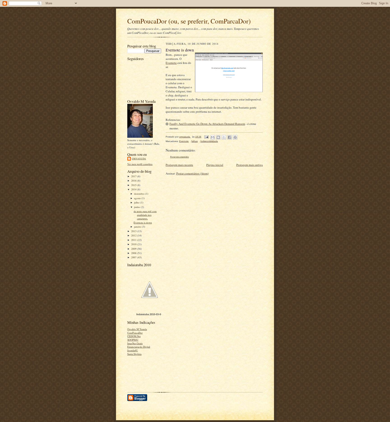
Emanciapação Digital (138, 346)
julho (137, 202)
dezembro (139, 193)
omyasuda (139, 158)
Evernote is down (143, 222)
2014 (134, 189)
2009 (134, 248)
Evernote (171, 63)
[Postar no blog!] (218, 137)
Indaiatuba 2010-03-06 (149, 314)
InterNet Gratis (135, 343)
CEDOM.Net (134, 336)
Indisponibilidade (209, 141)
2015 (134, 185)
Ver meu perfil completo (140, 164)
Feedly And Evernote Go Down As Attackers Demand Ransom (207, 124)
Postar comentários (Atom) (192, 173)
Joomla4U (132, 350)
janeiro (138, 226)
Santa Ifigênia (134, 354)
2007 (134, 257)
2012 (134, 235)
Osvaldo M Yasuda (137, 329)
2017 (134, 176)
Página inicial (214, 165)
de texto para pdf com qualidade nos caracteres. (145, 215)
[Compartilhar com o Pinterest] (235, 137)
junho (137, 207)
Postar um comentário (179, 156)
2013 (134, 231)
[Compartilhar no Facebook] (229, 137)
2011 (134, 240)
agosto (138, 198)
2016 (134, 180)
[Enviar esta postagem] (206, 136)
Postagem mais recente (179, 165)
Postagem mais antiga (249, 165)
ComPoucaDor (135, 332)
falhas (194, 141)
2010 (134, 244)
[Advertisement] (141, 372)
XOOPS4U (132, 339)
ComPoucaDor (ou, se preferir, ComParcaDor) (189, 20)
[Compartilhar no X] (224, 137)
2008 (134, 253)
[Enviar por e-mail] (212, 137)
